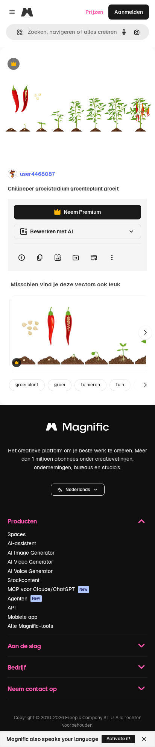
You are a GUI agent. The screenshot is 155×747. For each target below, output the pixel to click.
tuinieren (90, 385)
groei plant (26, 385)
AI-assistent (22, 543)
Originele (49, 64)
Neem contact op (32, 689)
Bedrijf (17, 667)
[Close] (144, 739)
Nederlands (77, 490)
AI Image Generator (31, 552)
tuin (120, 385)
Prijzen (94, 12)
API (12, 607)
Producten (22, 521)
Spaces (17, 534)
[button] (78, 490)
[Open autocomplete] (16, 32)
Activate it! (118, 739)
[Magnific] (77, 428)
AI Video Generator (30, 561)
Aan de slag (24, 646)
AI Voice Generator (30, 571)
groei (59, 385)
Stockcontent (24, 580)
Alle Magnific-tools (30, 626)
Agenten (24, 598)
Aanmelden (128, 12)
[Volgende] (145, 332)
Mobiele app (22, 617)
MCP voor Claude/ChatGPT (48, 589)
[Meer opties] (111, 257)
